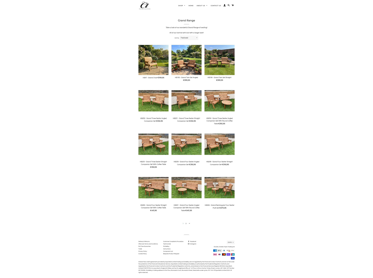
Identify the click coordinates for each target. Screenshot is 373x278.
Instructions (166, 249)
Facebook (193, 241)
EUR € (230, 242)
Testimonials (167, 244)
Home (191, 6)
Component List (168, 251)
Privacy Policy (142, 251)
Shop (180, 6)
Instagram (193, 244)
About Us (201, 6)
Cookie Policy (142, 253)
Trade (140, 249)
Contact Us (216, 6)
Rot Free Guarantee (144, 246)
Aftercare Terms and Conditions (148, 244)
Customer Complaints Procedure (173, 241)
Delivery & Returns (144, 241)
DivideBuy (166, 246)
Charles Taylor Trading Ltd (227, 246)
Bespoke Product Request (171, 253)
